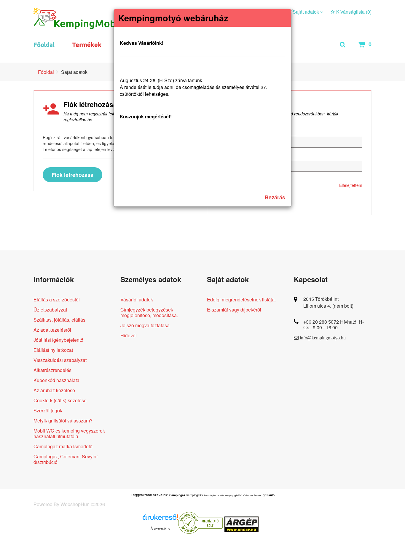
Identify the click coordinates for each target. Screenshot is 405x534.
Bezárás (275, 197)
